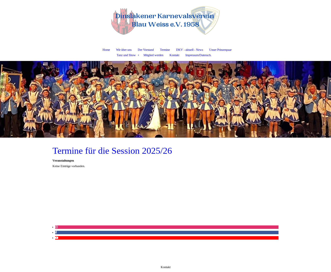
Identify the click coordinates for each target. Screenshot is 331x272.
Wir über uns (124, 49)
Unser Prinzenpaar (220, 49)
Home (106, 49)
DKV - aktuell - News (189, 49)
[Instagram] (56, 227)
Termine (165, 49)
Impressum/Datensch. (198, 55)
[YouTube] (56, 237)
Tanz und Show (126, 55)
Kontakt (174, 55)
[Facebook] (56, 232)
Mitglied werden (153, 55)
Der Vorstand (146, 49)
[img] (165, 20)
